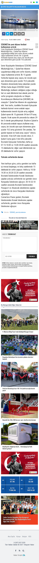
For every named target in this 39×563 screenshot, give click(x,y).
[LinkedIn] (11, 33)
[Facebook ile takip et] (16, 551)
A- (37, 47)
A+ (37, 44)
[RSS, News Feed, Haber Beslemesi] (19, 551)
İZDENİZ (12, 212)
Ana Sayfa (11, 537)
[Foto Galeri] (37, 2)
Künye (18, 537)
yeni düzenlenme (21, 212)
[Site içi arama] (23, 551)
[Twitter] (7, 33)
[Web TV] (34, 2)
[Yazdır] (19, 33)
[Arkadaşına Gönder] (15, 33)
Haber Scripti (17, 555)
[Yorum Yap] (23, 33)
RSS (29, 537)
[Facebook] (3, 33)
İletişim (24, 537)
